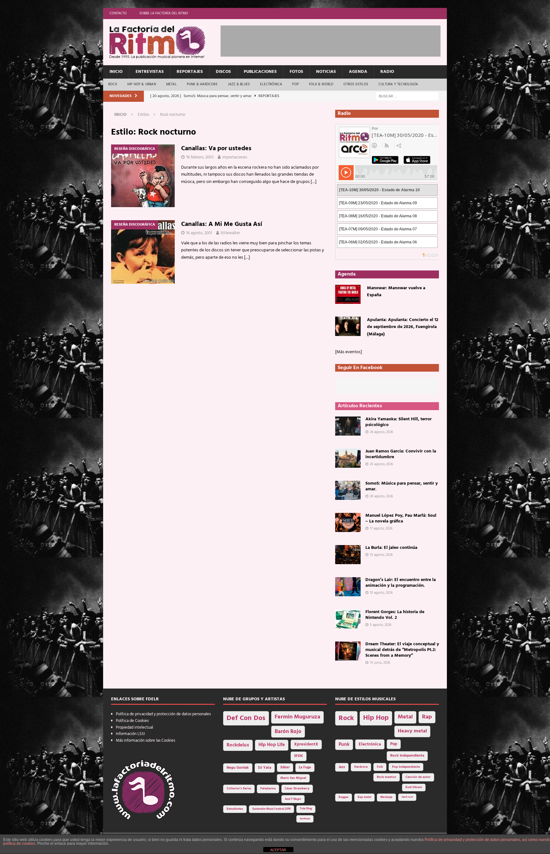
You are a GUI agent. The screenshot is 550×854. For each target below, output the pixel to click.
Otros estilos (355, 84)
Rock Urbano (413, 787)
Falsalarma (268, 788)
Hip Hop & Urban (141, 84)
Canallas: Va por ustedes (216, 149)
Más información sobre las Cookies (145, 740)
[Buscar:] (407, 96)
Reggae (344, 797)
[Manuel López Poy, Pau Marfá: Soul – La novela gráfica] (348, 522)
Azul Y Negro (293, 799)
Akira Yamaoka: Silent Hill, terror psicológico (398, 422)
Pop (295, 84)
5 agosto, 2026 (380, 625)
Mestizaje (386, 797)
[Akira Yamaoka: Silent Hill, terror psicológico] (348, 426)
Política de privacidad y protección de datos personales (163, 714)
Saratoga (305, 819)
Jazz (342, 767)
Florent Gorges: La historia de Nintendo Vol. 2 (394, 614)
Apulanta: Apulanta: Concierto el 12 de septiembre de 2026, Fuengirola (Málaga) (402, 327)
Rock (112, 84)
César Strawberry (297, 788)
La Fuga (305, 767)
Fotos (296, 71)
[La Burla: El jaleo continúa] (348, 554)
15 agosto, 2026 (381, 555)
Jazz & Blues (239, 84)
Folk (380, 767)
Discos (223, 71)
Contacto (118, 13)
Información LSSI (130, 734)
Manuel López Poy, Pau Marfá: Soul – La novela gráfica (400, 518)
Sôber (285, 767)
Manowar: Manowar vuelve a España (396, 291)
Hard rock (407, 797)
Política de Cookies (132, 721)
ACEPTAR (278, 850)
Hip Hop (376, 718)
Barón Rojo (288, 731)
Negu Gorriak (238, 768)
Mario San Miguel (293, 778)
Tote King (306, 809)
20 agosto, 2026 (381, 496)
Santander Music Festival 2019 (271, 809)
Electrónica (271, 84)
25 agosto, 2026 (381, 464)
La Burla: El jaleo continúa (391, 547)
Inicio (116, 71)
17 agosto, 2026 (381, 528)
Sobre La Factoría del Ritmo (163, 13)
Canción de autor (418, 777)
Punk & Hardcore (202, 84)
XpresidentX (306, 744)
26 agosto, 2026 (381, 432)
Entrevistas (150, 71)
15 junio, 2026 (380, 663)
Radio (387, 71)
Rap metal (364, 797)
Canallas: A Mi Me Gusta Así (221, 224)
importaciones (234, 157)
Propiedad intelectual (134, 727)
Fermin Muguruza (297, 717)
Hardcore (361, 767)
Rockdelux (238, 745)
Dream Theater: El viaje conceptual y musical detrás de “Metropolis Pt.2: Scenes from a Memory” (402, 649)
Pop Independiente (406, 767)
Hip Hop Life (271, 745)
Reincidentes (235, 809)
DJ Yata (264, 768)
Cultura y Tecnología (398, 84)
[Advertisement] (336, 39)
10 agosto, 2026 (381, 593)
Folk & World (321, 84)
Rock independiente (407, 755)
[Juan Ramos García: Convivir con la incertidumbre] (348, 458)
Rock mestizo (386, 777)
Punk (344, 744)
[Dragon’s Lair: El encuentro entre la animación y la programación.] (348, 586)
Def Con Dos (246, 718)
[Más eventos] (348, 352)
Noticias (326, 71)
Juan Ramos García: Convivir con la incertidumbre (400, 454)
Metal (171, 84)
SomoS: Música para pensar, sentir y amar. (401, 486)
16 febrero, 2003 (200, 157)
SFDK (298, 756)
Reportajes (190, 71)
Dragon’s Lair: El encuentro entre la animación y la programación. (400, 582)
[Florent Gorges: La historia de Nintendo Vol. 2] (348, 618)
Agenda (358, 71)
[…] (313, 182)
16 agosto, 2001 (199, 233)
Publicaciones (260, 71)
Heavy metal (412, 731)
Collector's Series (239, 788)
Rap (427, 717)
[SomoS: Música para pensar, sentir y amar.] (348, 490)
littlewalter (230, 233)
